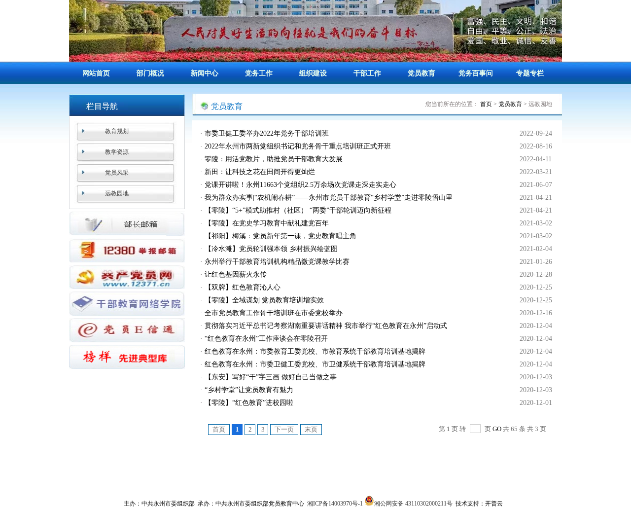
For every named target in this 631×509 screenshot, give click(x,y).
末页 (311, 429)
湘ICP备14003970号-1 (335, 503)
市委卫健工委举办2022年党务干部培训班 (267, 133)
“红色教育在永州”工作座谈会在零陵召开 (266, 338)
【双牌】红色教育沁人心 (242, 287)
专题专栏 (530, 73)
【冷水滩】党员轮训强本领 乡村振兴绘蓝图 (271, 249)
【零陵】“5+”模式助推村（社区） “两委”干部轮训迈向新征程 (298, 210)
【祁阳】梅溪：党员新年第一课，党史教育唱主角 (280, 236)
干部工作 (367, 73)
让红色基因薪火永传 (236, 274)
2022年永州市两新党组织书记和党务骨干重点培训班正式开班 (298, 146)
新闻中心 (204, 73)
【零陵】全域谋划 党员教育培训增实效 (264, 300)
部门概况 (150, 73)
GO (496, 429)
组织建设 (313, 73)
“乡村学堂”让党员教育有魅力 (249, 390)
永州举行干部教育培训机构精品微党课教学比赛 (277, 261)
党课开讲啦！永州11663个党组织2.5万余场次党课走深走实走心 (300, 184)
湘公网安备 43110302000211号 (413, 503)
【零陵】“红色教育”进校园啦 (249, 402)
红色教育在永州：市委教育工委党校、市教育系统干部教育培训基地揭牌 (315, 351)
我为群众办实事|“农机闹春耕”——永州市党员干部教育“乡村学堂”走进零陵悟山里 (329, 197)
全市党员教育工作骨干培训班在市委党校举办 (274, 313)
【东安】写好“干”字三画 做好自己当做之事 (271, 377)
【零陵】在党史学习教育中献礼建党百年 (267, 223)
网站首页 (96, 73)
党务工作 (259, 73)
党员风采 (117, 172)
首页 (486, 104)
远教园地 (117, 193)
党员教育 (421, 73)
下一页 (284, 429)
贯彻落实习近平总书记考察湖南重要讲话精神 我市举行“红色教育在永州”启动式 (326, 325)
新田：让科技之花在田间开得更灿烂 (260, 172)
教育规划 (117, 131)
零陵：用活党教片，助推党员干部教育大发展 (274, 159)
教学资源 (117, 151)
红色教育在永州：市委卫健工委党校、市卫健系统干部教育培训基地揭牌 (315, 364)
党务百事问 (475, 73)
